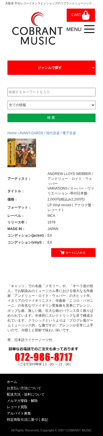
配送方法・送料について (26, 394)
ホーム (12, 382)
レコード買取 (17, 407)
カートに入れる (76, 252)
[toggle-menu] (89, 29)
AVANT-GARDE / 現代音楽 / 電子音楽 (47, 133)
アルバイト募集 (19, 413)
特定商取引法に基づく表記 (27, 420)
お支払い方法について (24, 388)
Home (12, 133)
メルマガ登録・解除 (22, 401)
